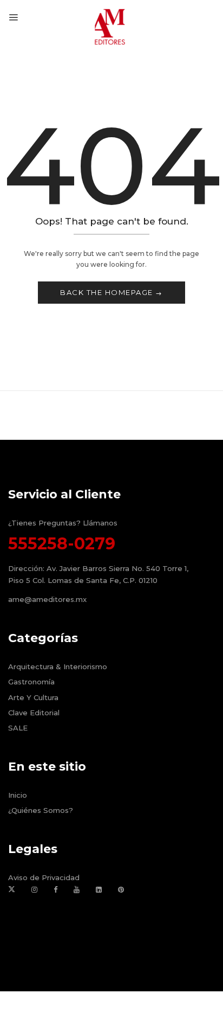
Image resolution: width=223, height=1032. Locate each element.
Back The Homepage (107, 292)
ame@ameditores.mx (47, 599)
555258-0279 (61, 544)
